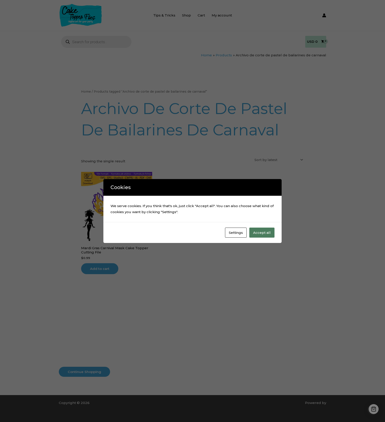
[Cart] (374, 409)
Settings (236, 232)
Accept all (262, 232)
